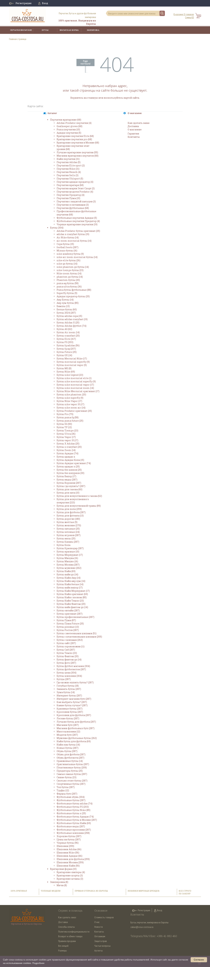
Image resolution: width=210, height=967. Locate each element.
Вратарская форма (69, 30)
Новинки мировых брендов (143, 890)
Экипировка (93, 30)
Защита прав (100, 941)
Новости (98, 926)
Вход (45, 3)
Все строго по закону (185, 892)
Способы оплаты (66, 926)
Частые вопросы (102, 945)
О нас (97, 922)
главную (92, 97)
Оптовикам (99, 936)
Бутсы (45, 30)
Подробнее (38, 963)
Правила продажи (67, 941)
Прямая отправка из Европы (91, 890)
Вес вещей (63, 945)
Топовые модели (50, 890)
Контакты (99, 931)
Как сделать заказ (67, 917)
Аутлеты (98, 950)
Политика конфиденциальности (73, 931)
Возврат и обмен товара (70, 936)
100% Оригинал (19, 890)
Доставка (63, 922)
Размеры (62, 950)
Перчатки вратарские (21, 30)
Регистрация (24, 3)
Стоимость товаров (104, 917)
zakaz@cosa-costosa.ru (141, 927)
